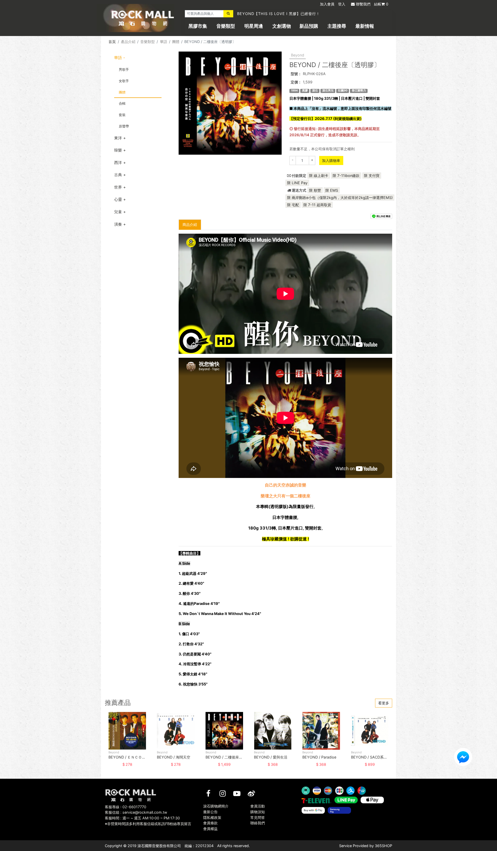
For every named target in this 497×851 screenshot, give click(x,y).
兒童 (118, 211)
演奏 (118, 224)
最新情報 (364, 26)
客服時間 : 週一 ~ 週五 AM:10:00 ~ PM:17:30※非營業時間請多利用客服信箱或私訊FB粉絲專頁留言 (148, 821)
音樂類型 (225, 26)
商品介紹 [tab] (189, 224)
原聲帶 (124, 126)
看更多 (383, 703)
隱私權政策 (212, 817)
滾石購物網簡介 (216, 806)
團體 (175, 41)
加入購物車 (331, 160)
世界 (118, 187)
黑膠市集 (197, 26)
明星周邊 (253, 26)
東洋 (118, 137)
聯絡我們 (257, 823)
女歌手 (124, 81)
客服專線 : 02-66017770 (125, 807)
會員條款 (210, 823)
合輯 (122, 103)
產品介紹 (128, 41)
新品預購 (308, 26)
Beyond (297, 55)
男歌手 (124, 69)
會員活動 (257, 806)
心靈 (118, 199)
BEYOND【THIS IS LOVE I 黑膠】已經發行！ (278, 13)
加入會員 (327, 4)
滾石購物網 (143, 18)
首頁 (112, 41)
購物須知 (257, 812)
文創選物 (281, 26)
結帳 (381, 4)
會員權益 (210, 828)
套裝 (122, 115)
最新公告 (210, 812)
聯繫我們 (363, 4)
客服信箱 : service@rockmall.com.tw (136, 812)
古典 (118, 174)
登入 (341, 4)
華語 (163, 41)
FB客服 (463, 757)
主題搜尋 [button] (336, 26)
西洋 (118, 162)
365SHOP (383, 845)
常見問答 (257, 817)
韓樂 (118, 150)
